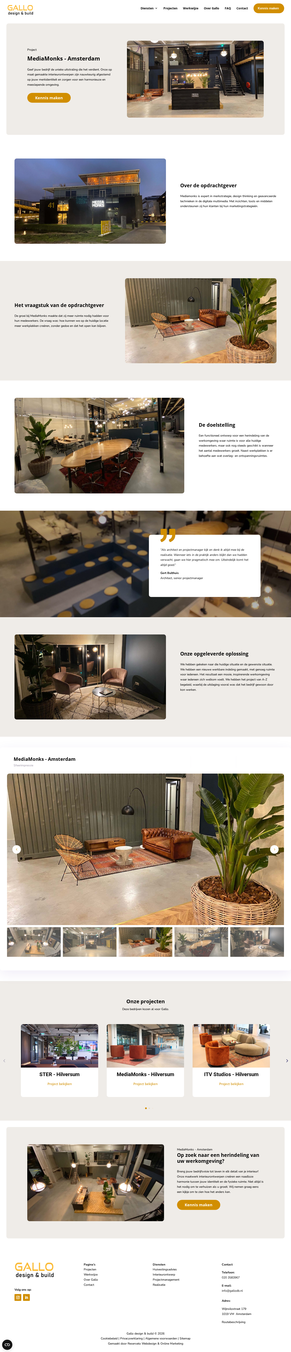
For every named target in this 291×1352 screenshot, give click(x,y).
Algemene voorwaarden (161, 1338)
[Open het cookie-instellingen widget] (7, 1345)
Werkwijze (91, 1275)
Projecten (90, 1269)
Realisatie (159, 1285)
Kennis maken (49, 97)
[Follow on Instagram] (17, 1297)
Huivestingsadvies (165, 1269)
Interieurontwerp (164, 1275)
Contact (89, 1285)
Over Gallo (91, 1280)
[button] (274, 849)
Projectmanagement (166, 1280)
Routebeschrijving (233, 1322)
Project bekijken (60, 1084)
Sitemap (185, 1338)
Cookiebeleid (109, 1338)
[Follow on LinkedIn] (26, 1297)
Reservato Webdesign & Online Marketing (155, 1344)
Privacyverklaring (131, 1338)
